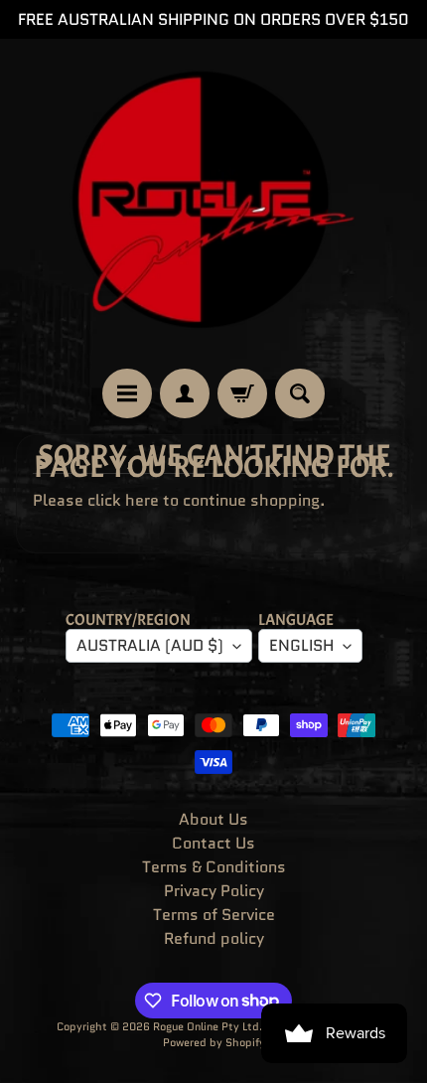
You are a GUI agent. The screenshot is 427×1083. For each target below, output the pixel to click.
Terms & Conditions (214, 866)
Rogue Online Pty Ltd (206, 1026)
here (142, 500)
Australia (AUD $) (149, 645)
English (301, 645)
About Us (213, 819)
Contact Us (213, 843)
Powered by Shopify (214, 1042)
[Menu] (127, 393)
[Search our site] (300, 393)
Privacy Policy (214, 890)
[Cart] (242, 393)
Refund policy (214, 938)
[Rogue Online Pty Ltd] (213, 204)
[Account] (185, 393)
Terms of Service (214, 914)
